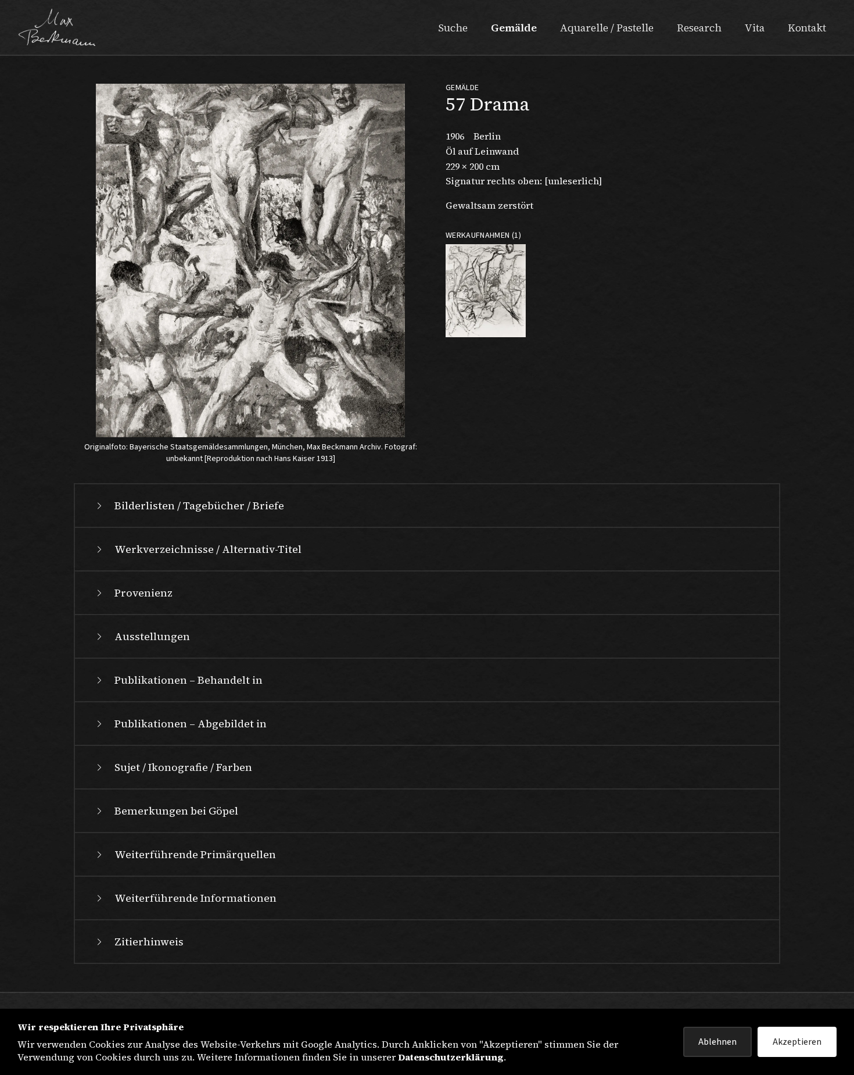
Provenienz (143, 592)
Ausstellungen (152, 636)
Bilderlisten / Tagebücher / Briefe (199, 505)
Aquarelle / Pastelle (607, 27)
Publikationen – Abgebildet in (190, 723)
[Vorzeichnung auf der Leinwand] (486, 290)
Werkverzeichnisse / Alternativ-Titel (208, 549)
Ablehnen (717, 1041)
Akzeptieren (797, 1041)
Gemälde (514, 27)
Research (699, 27)
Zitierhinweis (149, 941)
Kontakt (807, 27)
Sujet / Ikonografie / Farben (183, 767)
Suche (453, 27)
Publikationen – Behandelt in (188, 680)
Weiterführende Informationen (195, 898)
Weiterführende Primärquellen (195, 854)
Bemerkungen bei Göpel (176, 810)
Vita (755, 27)
